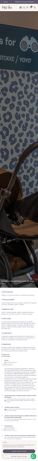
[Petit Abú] (6, 7)
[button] (24, 7)
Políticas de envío (7, 364)
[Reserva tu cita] (20, 7)
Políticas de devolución (9, 429)
